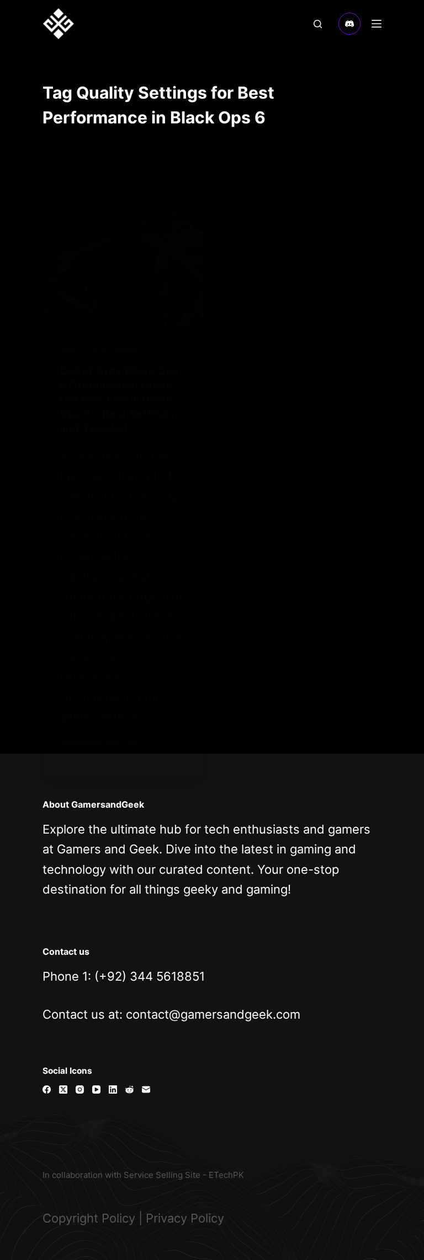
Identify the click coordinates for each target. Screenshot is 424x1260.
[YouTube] (96, 1089)
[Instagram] (80, 1089)
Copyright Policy (89, 1218)
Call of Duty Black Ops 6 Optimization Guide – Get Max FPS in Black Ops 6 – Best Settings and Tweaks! (120, 399)
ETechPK (226, 1175)
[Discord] (349, 24)
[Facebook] (47, 1089)
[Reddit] (129, 1089)
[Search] (318, 24)
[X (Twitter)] (63, 1089)
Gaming (123, 349)
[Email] (146, 1089)
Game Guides (82, 349)
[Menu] (376, 24)
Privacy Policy (185, 1218)
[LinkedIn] (113, 1089)
